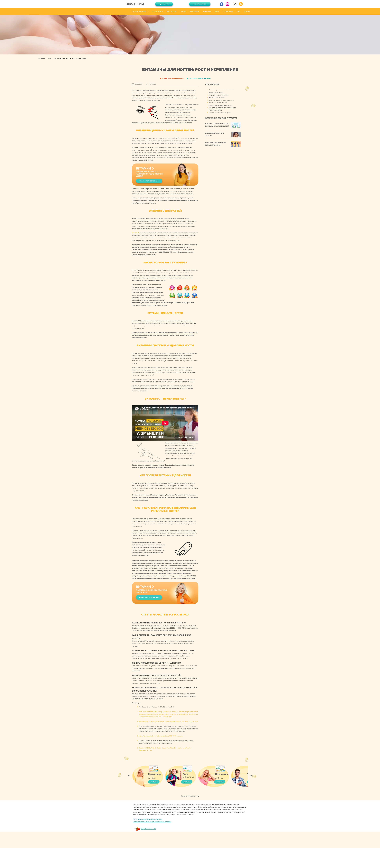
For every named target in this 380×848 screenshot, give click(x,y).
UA (235, 4)
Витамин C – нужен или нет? (218, 102)
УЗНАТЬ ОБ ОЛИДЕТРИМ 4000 (149, 597)
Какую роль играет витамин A (218, 95)
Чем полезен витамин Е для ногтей (220, 105)
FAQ (238, 11)
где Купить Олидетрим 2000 (199, 78)
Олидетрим (135, 4)
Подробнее (154, 782)
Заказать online (199, 4)
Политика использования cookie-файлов (147, 819)
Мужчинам (207, 11)
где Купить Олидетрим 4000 (173, 78)
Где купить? (164, 4)
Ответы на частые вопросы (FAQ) (220, 113)
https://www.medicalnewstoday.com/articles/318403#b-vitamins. (161, 736)
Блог (217, 11)
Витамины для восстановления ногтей (221, 90)
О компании (228, 11)
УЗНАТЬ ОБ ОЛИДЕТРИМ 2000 (149, 181)
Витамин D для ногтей (216, 92)
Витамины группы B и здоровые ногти (221, 100)
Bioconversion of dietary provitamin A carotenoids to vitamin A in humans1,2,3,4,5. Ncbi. (168, 722)
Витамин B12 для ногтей (217, 97)
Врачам (247, 11)
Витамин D (135, 233)
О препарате (157, 11)
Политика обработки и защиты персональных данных (152, 822)
